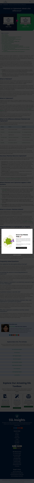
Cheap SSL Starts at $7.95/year (21, 247)
